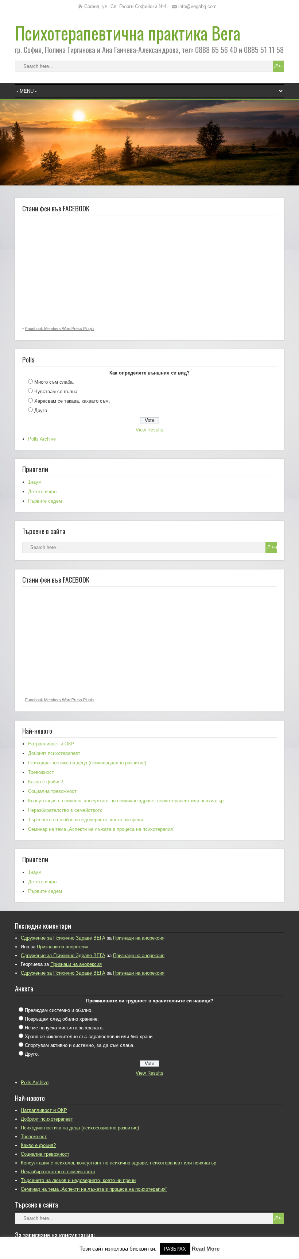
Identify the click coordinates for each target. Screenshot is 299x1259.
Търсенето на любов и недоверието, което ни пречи (85, 819)
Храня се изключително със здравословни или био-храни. (89, 1036)
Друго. (41, 410)
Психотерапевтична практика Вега (127, 33)
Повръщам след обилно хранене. (62, 1019)
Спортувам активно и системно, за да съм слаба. (80, 1045)
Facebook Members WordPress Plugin (59, 328)
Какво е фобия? (45, 781)
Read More (206, 1248)
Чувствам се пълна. (56, 391)
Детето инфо (42, 491)
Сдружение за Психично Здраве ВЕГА (63, 938)
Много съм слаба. (54, 382)
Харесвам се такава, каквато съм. (72, 401)
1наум (35, 482)
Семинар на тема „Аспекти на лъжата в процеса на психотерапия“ (101, 829)
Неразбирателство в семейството (65, 810)
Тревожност (41, 772)
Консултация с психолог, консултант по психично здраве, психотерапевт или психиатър (126, 800)
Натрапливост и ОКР (51, 743)
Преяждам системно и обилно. (59, 1010)
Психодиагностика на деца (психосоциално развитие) (87, 762)
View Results (149, 430)
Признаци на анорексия (138, 938)
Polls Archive (42, 439)
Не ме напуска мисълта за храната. (64, 1027)
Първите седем (45, 501)
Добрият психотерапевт (54, 753)
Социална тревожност (52, 791)
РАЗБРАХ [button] (175, 1249)
